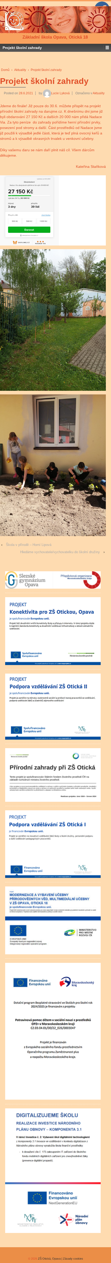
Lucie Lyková (60, 93)
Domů (5, 70)
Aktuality (20, 70)
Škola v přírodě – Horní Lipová (28, 545)
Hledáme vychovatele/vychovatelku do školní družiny (60, 552)
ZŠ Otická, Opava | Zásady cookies (60, 1258)
